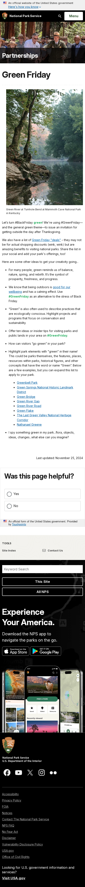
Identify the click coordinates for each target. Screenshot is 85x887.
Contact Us (55, 550)
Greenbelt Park (27, 382)
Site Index (9, 550)
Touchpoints (19, 524)
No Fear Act (10, 831)
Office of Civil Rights (16, 857)
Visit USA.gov (13, 878)
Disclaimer (9, 838)
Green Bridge (26, 396)
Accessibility (10, 794)
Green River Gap (28, 401)
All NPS (43, 592)
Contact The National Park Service (25, 819)
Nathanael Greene (29, 424)
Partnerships (20, 55)
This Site (42, 581)
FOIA (5, 806)
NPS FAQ (8, 825)
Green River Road (29, 406)
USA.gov (8, 850)
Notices (7, 813)
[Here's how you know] (42, 5)
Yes (16, 494)
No (15, 506)
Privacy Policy (11, 800)
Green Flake (25, 410)
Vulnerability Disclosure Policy (22, 844)
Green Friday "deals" (46, 240)
